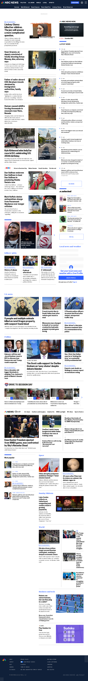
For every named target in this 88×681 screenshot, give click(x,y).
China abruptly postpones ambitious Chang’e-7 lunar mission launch (72, 72)
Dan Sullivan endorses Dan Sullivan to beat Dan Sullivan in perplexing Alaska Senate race (14, 177)
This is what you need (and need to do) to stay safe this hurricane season (74, 210)
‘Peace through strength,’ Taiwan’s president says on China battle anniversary (80, 560)
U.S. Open (27, 412)
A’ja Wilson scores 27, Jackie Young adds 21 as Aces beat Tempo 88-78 (74, 441)
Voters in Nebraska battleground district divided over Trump (14, 402)
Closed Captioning (52, 662)
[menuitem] (23, 2)
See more (71, 184)
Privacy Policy (24, 659)
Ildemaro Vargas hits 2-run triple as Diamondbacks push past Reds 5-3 (74, 430)
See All (71, 237)
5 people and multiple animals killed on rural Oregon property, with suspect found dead (72, 82)
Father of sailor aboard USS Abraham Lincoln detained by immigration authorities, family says (14, 85)
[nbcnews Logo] (4, 660)
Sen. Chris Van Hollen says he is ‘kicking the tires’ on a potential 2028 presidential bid (73, 357)
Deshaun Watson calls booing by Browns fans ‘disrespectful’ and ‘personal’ (51, 443)
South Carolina (43, 168)
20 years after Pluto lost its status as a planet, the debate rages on (72, 478)
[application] (42, 112)
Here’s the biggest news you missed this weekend (72, 131)
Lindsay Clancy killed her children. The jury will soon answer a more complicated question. (22, 487)
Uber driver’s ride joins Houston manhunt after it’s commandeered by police (73, 328)
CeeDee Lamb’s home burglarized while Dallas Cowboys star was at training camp (71, 141)
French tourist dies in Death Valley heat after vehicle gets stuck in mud (72, 91)
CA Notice (23, 664)
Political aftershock (27, 271)
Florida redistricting (55, 168)
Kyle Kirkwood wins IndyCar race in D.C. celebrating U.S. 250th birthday (18, 153)
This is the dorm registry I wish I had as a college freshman (74, 229)
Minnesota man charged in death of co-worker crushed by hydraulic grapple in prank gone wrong (71, 161)
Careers (11, 667)
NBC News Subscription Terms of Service (31, 669)
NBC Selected (50, 669)
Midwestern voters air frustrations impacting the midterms (59, 403)
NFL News (70, 412)
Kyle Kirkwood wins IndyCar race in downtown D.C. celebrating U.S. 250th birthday (71, 151)
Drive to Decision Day (20, 168)
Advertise (49, 667)
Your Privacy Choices (29, 662)
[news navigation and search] (86, 2)
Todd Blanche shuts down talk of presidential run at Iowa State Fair (38, 402)
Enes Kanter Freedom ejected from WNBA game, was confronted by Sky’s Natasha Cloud (72, 52)
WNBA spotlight (60, 412)
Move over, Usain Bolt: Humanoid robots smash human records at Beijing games (46, 617)
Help (10, 664)
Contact (11, 662)
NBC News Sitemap (51, 659)
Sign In (75, 282)
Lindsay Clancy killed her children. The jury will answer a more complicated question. (14, 30)
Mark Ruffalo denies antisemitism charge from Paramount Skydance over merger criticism (14, 201)
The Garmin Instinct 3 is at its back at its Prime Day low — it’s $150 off (74, 219)
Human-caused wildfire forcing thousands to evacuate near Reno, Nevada (14, 109)
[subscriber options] (82, 2)
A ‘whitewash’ (46, 270)
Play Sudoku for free (45, 629)
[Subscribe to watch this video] (70, 504)
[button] (45, 2)
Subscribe (49, 664)
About (10, 659)
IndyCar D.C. (50, 412)
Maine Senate (33, 168)
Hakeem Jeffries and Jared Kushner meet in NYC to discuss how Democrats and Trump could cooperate (72, 172)
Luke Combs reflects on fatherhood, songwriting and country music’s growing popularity (45, 503)
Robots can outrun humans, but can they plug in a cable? (45, 598)
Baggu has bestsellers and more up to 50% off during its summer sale (74, 199)
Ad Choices (12, 669)
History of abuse (10, 270)
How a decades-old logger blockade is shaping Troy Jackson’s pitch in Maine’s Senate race (13, 374)
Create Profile (71, 278)
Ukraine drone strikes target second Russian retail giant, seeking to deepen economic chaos (48, 551)
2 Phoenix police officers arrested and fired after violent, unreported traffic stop (71, 122)
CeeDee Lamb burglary (39, 412)
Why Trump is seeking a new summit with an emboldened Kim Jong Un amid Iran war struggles (80, 540)
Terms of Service (25, 667)
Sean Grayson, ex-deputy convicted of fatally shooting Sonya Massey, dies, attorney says (14, 56)
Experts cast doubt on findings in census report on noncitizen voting (74, 370)
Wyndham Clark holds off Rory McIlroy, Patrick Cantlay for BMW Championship (74, 419)
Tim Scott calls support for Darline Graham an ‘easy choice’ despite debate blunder (44, 366)
